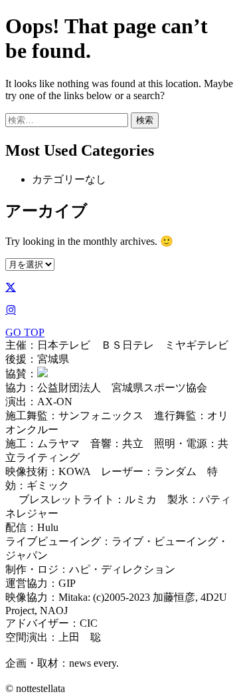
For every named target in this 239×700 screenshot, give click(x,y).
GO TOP (24, 332)
